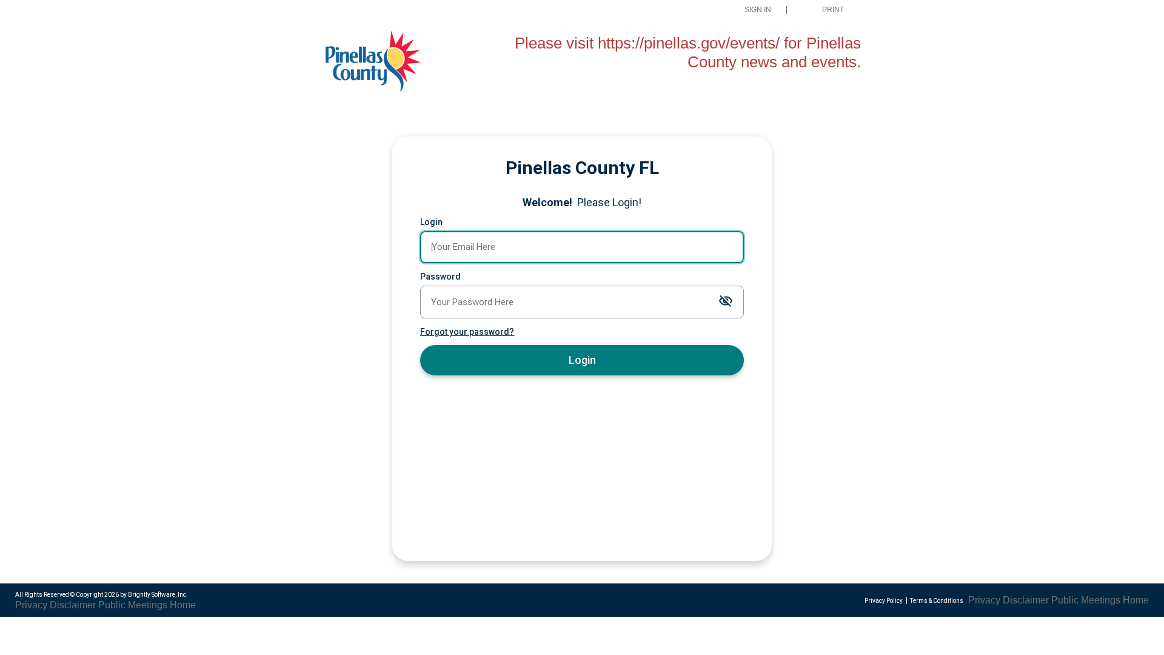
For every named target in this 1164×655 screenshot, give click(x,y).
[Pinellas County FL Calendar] (384, 62)
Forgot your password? (467, 332)
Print (833, 10)
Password (440, 276)
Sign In (757, 10)
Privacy (31, 605)
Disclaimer (73, 605)
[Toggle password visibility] (726, 302)
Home (183, 605)
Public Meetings (132, 605)
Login (431, 222)
